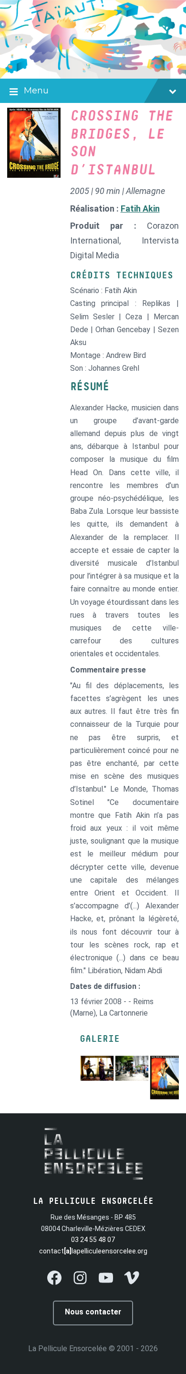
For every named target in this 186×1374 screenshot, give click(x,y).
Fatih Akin (140, 209)
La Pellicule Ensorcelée (67, 1348)
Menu (36, 90)
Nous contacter (93, 1311)
